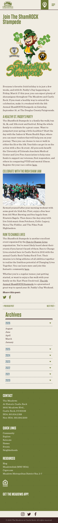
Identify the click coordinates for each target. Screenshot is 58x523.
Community (8, 433)
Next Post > (51, 305)
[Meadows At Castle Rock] (10, 5)
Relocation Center (10, 500)
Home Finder (44, 4)
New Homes (19, 500)
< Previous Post (8, 305)
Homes (6, 443)
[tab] (29, 323)
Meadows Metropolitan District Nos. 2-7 (22, 473)
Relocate (7, 440)
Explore (7, 436)
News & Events (24, 500)
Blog (5, 463)
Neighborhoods (10, 450)
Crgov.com (8, 470)
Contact (29, 500)
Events (6, 446)
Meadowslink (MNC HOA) (16, 466)
